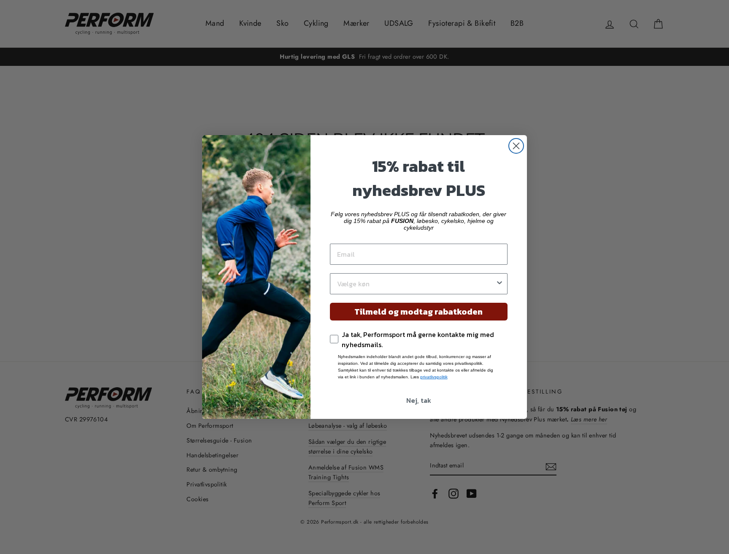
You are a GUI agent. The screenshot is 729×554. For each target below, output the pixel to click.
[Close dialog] (516, 145)
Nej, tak (418, 400)
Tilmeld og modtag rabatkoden (418, 311)
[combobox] (416, 284)
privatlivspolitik (434, 377)
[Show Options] (499, 284)
